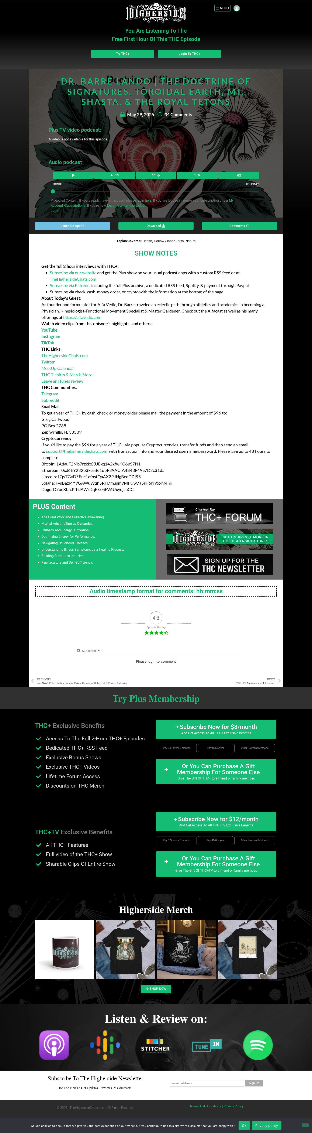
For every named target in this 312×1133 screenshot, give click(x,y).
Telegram (49, 393)
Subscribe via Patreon (70, 285)
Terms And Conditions (205, 1106)
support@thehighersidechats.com (76, 451)
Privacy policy (266, 1125)
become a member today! (126, 206)
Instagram (50, 336)
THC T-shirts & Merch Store (67, 374)
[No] (305, 1125)
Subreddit (50, 400)
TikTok (47, 342)
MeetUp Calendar (57, 368)
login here (144, 200)
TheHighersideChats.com (73, 278)
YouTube (49, 329)
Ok (244, 1125)
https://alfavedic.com (82, 317)
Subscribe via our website (73, 272)
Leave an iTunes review (62, 380)
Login (55, 211)
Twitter (48, 361)
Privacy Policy (233, 1106)
